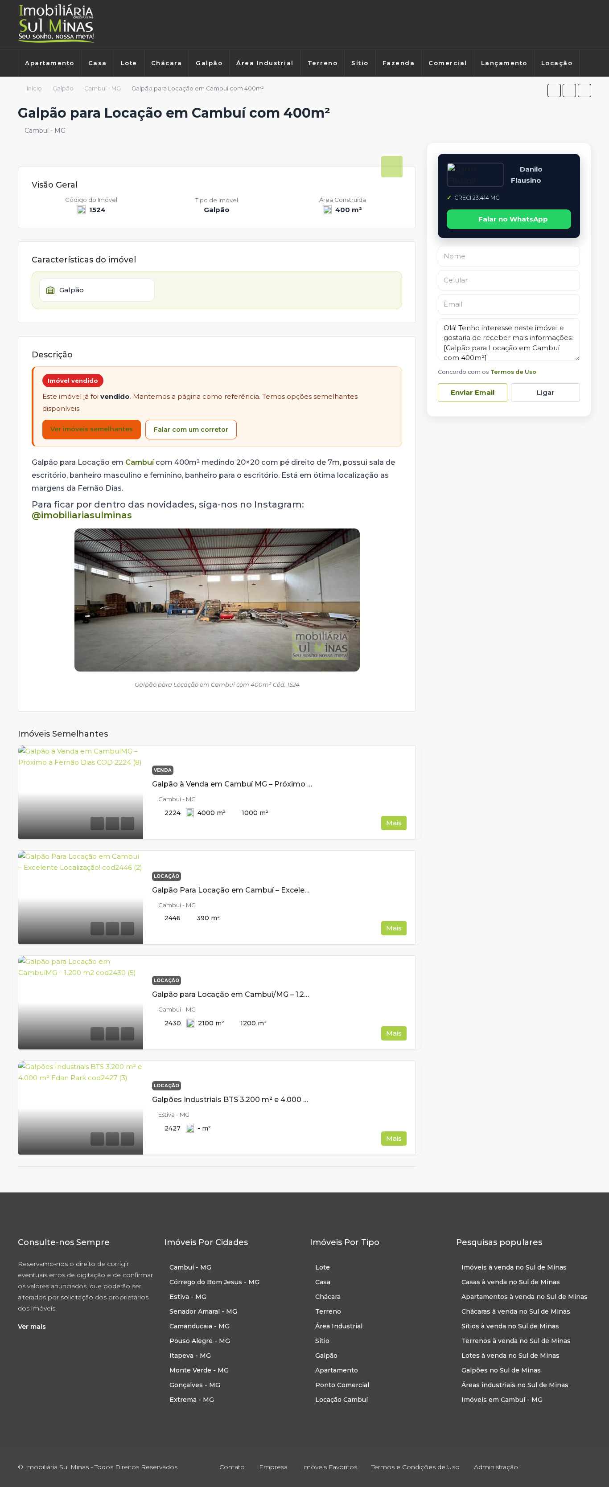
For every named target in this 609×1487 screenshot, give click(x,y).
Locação (557, 62)
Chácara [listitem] (328, 1297)
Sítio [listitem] (322, 1341)
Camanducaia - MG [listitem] (199, 1326)
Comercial (447, 62)
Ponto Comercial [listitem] (342, 1385)
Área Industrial (265, 62)
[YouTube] (583, 1467)
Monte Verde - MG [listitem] (199, 1370)
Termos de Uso (513, 372)
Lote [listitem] (322, 1267)
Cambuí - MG (102, 88)
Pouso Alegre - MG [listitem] (199, 1341)
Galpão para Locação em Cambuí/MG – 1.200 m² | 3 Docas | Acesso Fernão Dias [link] (295, 994)
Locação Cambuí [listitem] (341, 1400)
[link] (80, 792)
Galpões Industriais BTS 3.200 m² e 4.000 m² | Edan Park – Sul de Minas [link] (281, 1099)
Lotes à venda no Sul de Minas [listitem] (510, 1356)
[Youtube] (587, 24)
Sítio (360, 62)
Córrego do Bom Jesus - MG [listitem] (214, 1282)
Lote (129, 62)
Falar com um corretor (191, 430)
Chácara (166, 62)
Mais (394, 823)
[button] (554, 90)
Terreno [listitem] (328, 1311)
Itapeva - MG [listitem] (190, 1356)
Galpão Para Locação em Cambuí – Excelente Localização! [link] (258, 890)
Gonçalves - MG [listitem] (194, 1385)
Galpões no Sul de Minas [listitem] (501, 1370)
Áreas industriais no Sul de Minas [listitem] (514, 1385)
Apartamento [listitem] (336, 1370)
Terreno (323, 62)
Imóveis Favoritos (329, 1467)
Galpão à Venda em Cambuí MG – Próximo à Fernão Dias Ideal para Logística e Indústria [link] (310, 784)
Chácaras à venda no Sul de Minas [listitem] (515, 1311)
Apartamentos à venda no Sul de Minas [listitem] (524, 1297)
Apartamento (49, 62)
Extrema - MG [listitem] (191, 1400)
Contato (232, 1467)
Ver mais (32, 1327)
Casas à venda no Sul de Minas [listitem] (510, 1282)
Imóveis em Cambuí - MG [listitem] (502, 1400)
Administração (496, 1467)
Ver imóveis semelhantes (91, 429)
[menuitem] (27, 85)
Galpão (209, 62)
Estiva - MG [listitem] (187, 1297)
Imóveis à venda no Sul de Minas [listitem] (514, 1267)
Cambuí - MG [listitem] (190, 1267)
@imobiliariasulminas (82, 515)
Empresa (273, 1467)
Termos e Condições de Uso (415, 1467)
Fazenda (399, 62)
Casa (97, 62)
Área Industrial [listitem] (338, 1326)
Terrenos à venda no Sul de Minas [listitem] (516, 1341)
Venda (163, 770)
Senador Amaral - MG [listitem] (203, 1311)
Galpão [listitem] (326, 1356)
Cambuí (139, 462)
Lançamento (504, 62)
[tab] (392, 166)
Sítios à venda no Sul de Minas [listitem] (510, 1326)
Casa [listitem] (322, 1282)
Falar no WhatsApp (513, 219)
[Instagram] (574, 24)
